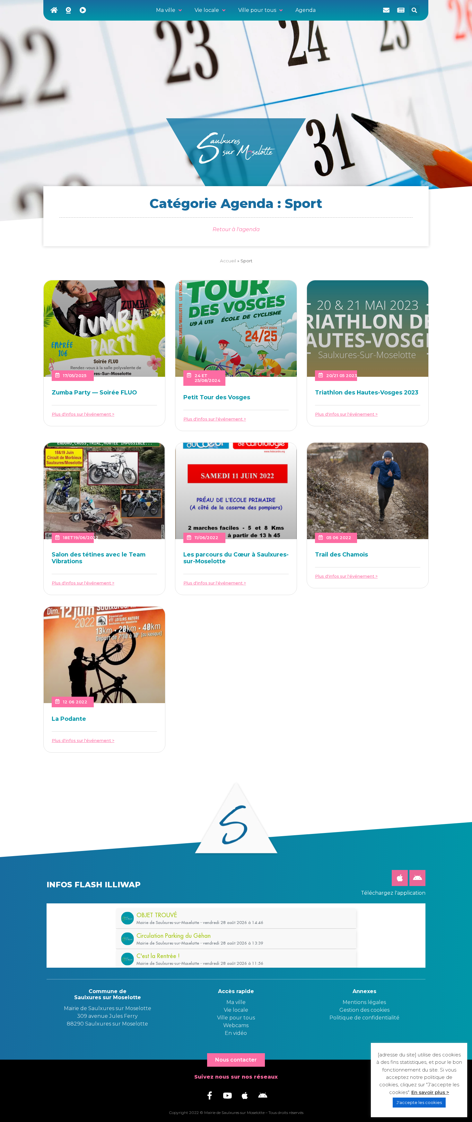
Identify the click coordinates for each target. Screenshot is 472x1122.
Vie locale (236, 1010)
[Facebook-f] (210, 1095)
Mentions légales (364, 1002)
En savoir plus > (430, 1092)
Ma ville (236, 1002)
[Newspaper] (400, 10)
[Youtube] (227, 1095)
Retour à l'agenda (236, 229)
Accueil (228, 260)
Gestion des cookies (364, 1010)
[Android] (417, 878)
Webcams (236, 1025)
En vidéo (236, 1033)
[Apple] (400, 878)
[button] (414, 10)
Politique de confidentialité (364, 1018)
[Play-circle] (82, 10)
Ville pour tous (236, 1018)
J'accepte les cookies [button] (419, 1102)
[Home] (54, 10)
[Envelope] (386, 10)
